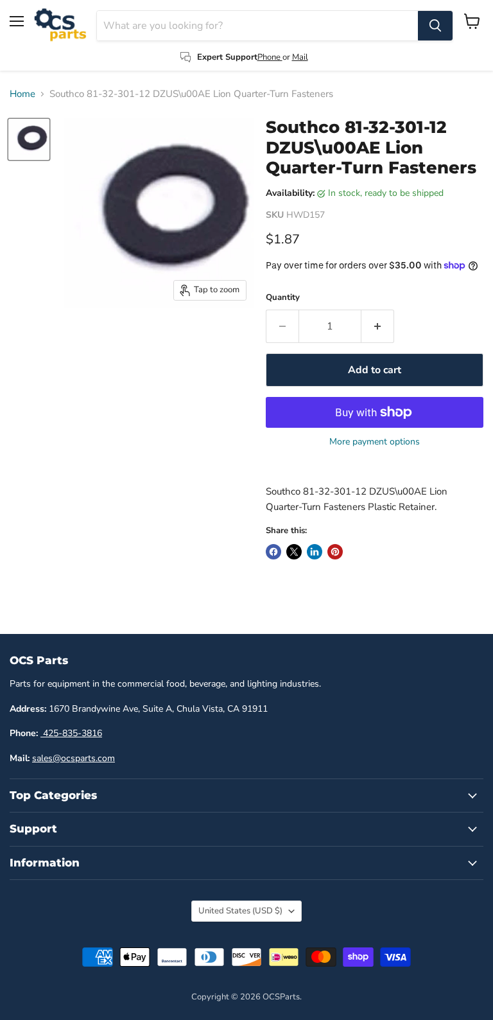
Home (22, 94)
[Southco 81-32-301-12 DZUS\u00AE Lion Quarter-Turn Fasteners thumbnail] (28, 139)
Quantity (283, 298)
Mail (300, 57)
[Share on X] (294, 551)
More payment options (374, 442)
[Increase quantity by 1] (377, 326)
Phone (269, 57)
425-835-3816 (71, 733)
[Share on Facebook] (273, 551)
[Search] (435, 25)
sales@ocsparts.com (73, 758)
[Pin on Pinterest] (335, 551)
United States (240, 911)
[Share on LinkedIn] (314, 551)
